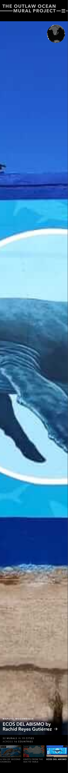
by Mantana (34, 726)
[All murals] (63, 11)
